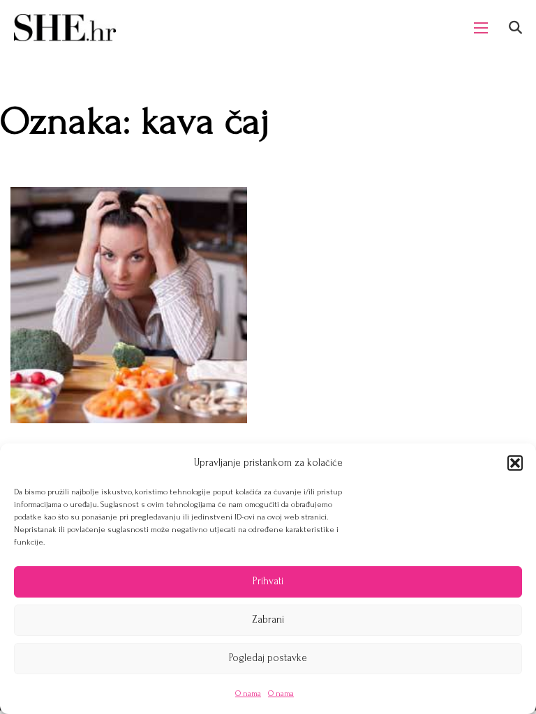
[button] (515, 463)
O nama (248, 693)
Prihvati (268, 581)
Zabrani (268, 619)
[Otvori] (515, 27)
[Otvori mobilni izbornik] (481, 27)
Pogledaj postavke (268, 658)
